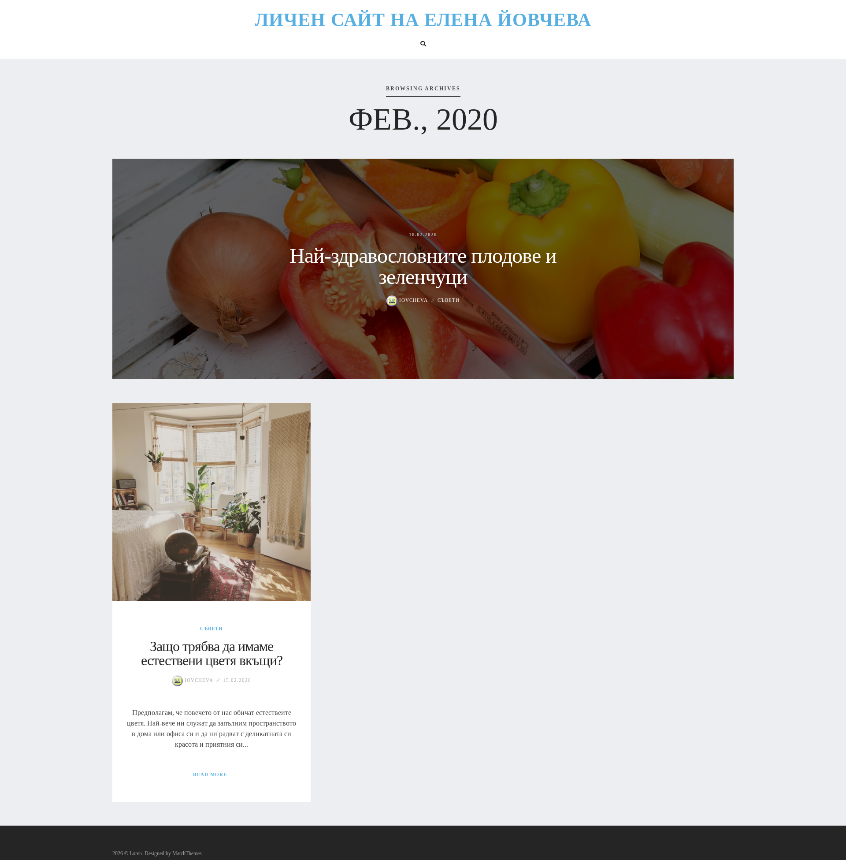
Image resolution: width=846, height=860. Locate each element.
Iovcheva (412, 300)
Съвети (449, 300)
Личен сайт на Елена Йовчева (423, 20)
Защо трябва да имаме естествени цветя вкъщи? (211, 653)
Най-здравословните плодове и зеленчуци (423, 266)
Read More (210, 774)
